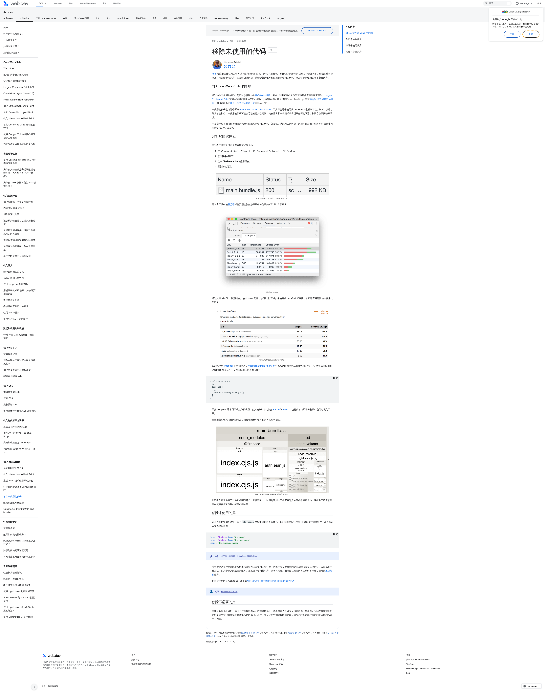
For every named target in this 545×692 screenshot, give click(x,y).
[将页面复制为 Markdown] (270, 50)
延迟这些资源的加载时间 (242, 103)
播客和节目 (274, 673)
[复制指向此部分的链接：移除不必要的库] (238, 602)
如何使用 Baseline (88, 3)
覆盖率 (231, 204)
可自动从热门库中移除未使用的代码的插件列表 (271, 581)
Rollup (286, 409)
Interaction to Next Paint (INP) (255, 109)
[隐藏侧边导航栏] (34, 687)
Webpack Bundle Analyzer (261, 365)
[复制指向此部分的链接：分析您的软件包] (238, 136)
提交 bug (135, 659)
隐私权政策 (53, 686)
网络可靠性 (141, 18)
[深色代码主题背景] (333, 378)
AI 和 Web (8, 18)
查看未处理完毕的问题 (141, 664)
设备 (237, 18)
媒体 (191, 18)
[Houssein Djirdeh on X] (225, 67)
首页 (214, 41)
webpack (228, 365)
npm (214, 73)
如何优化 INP (123, 18)
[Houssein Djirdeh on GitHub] (229, 67)
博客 (104, 3)
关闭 (512, 34)
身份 (65, 18)
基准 (71, 3)
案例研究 (117, 3)
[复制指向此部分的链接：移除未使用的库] (238, 513)
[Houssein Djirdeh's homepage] (233, 67)
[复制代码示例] (337, 378)
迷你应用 (178, 18)
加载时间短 (24, 18)
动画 (165, 18)
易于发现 (250, 18)
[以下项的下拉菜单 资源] (47, 3)
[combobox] (497, 3)
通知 (109, 18)
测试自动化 (266, 18)
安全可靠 (203, 18)
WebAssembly (221, 18)
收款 (98, 18)
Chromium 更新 (276, 664)
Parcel (276, 409)
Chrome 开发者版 (277, 659)
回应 (154, 18)
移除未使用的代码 (229, 591)
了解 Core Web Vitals (46, 18)
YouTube (410, 664)
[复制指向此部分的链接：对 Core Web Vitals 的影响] (254, 86)
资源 (41, 3)
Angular (281, 18)
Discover (58, 3)
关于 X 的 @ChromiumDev (418, 659)
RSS (408, 673)
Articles (8, 12)
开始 (531, 34)
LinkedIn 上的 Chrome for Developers (423, 668)
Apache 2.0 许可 (295, 633)
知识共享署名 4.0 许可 (250, 633)
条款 (44, 686)
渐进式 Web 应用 (81, 18)
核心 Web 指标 (262, 95)
